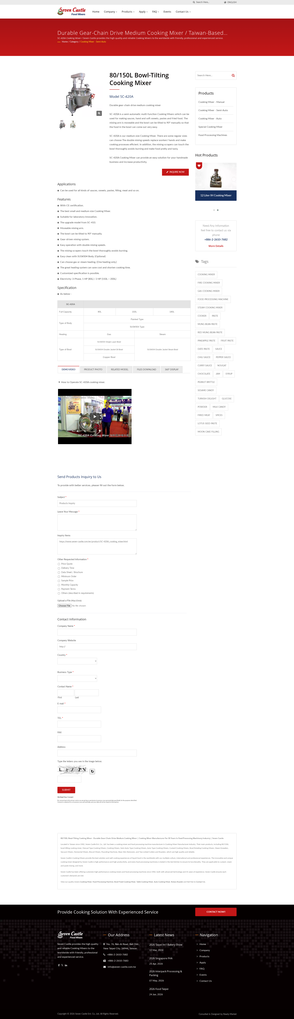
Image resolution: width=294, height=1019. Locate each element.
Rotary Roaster (177, 882)
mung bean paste (207, 324)
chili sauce (204, 357)
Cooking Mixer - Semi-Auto (93, 42)
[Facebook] (59, 965)
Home (95, 11)
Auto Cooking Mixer (162, 882)
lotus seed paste (207, 424)
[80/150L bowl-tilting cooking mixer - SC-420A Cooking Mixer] (99, 113)
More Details (216, 246)
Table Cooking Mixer (144, 882)
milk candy (219, 407)
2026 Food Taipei (158, 989)
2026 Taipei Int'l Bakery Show (165, 944)
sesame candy (206, 390)
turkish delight (207, 399)
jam (218, 374)
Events (167, 11)
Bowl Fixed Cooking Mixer (125, 882)
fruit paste (227, 341)
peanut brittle (206, 382)
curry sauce (205, 366)
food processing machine (213, 299)
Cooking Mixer (86, 882)
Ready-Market (230, 1014)
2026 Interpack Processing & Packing (165, 973)
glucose (227, 399)
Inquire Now (177, 172)
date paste (204, 349)
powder (202, 407)
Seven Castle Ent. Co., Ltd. (87, 1014)
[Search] (233, 75)
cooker (202, 316)
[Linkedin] (66, 965)
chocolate (204, 374)
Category (74, 42)
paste (215, 316)
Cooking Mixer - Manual (211, 102)
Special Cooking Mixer (210, 127)
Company (110, 11)
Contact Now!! (216, 912)
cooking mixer (206, 275)
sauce (218, 349)
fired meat (204, 415)
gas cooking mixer (209, 291)
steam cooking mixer (210, 308)
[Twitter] (62, 965)
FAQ (154, 11)
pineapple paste (206, 341)
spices (219, 415)
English (232, 2)
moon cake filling (208, 432)
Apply (142, 11)
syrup (229, 374)
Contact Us (182, 11)
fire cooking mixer (209, 283)
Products (127, 11)
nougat (221, 366)
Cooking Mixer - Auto (210, 118)
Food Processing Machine (103, 882)
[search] (194, 2)
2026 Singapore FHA (160, 958)
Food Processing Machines (212, 135)
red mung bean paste (210, 332)
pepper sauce (223, 357)
